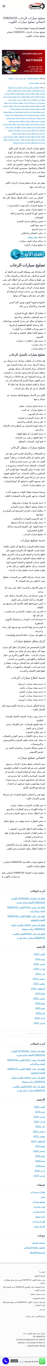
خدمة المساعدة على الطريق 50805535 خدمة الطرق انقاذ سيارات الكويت (24, 1288)
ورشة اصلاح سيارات (32, 143)
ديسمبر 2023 (39, 978)
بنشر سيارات (29, 1316)
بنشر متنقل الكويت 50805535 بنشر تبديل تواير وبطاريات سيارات (24, 1281)
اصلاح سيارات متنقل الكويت (25, 93)
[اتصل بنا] (5, 1360)
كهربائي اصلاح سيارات (32, 136)
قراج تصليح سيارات (27, 127)
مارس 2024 (39, 964)
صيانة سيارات (24, 124)
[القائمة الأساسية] (4, 6)
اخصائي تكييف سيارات (31, 87)
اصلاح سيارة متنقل (32, 97)
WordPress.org (37, 1252)
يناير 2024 (40, 974)
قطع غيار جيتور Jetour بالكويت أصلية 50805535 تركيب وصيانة (28, 927)
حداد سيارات (31, 118)
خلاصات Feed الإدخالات (34, 1247)
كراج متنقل (35, 133)
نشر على (17, 78)
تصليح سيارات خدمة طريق (30, 109)
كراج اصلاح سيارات (32, 130)
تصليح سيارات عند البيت (31, 112)
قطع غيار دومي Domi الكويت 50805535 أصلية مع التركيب (26, 909)
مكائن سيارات (20, 139)
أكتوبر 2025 (39, 954)
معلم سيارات (30, 139)
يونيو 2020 (40, 1008)
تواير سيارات (39, 1206)
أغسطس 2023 (38, 988)
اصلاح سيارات (17, 87)
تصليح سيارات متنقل (15, 112)
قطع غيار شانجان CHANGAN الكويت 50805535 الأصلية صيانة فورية (28, 900)
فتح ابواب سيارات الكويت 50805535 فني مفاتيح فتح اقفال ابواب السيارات (24, 1303)
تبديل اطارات (35, 100)
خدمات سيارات (20, 118)
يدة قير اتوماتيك (18, 143)
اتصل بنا (42, 1272)
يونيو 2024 (40, 959)
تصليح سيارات (34, 83)
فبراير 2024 (39, 969)
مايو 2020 (40, 1013)
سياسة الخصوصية (39, 1298)
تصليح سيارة (14, 115)
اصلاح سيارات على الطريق (21, 90)
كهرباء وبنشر (26, 133)
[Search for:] (23, 1034)
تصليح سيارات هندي (26, 115)
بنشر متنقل (33, 237)
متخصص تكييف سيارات (15, 136)
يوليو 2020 (40, 1003)
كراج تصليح (20, 130)
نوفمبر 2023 (39, 983)
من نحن (42, 1309)
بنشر (43, 1197)
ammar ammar (33, 78)
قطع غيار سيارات (14, 127)
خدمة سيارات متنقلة (38, 1294)
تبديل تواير (16, 100)
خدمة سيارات (39, 1211)
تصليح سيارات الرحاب (21, 106)
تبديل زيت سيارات (34, 103)
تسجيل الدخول (38, 1243)
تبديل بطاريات (25, 100)
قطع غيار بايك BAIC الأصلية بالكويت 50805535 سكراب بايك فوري (29, 936)
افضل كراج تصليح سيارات (16, 97)
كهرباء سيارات (38, 1221)
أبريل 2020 (39, 1018)
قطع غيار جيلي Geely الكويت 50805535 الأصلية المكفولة (26, 918)
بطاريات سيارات (37, 1192)
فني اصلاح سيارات (12, 124)
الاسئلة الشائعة (39, 1276)
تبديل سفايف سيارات (19, 103)
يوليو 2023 (40, 993)
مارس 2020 (39, 1023)
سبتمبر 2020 (39, 998)
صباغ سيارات (34, 124)
